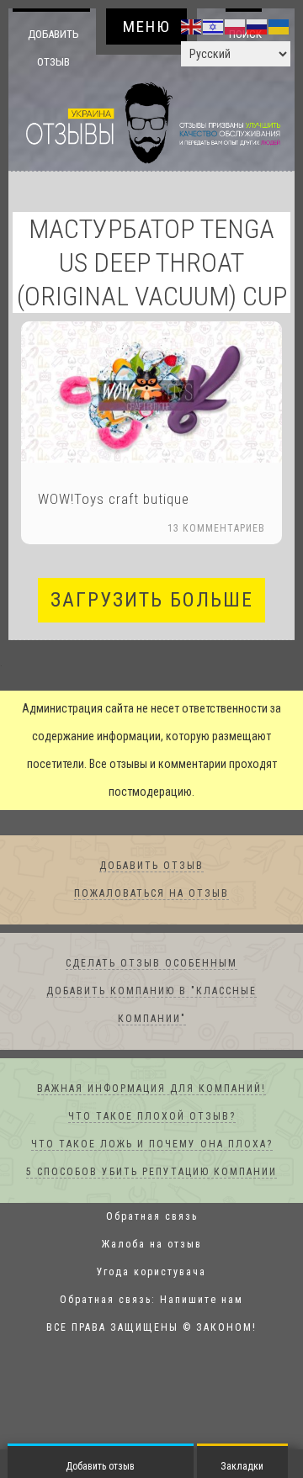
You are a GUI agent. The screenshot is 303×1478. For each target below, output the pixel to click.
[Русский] (257, 26)
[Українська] (279, 26)
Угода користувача (151, 1273)
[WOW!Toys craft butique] (151, 393)
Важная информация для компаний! (151, 1089)
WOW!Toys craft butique (113, 499)
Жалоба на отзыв (152, 1245)
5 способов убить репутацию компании (151, 1173)
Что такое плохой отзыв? (152, 1117)
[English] (192, 26)
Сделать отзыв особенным (151, 964)
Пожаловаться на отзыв (151, 894)
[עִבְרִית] (214, 26)
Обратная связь (152, 1217)
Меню (147, 26)
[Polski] (236, 26)
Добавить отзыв (53, 47)
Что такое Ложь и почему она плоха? (152, 1145)
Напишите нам (201, 1300)
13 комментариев (216, 529)
